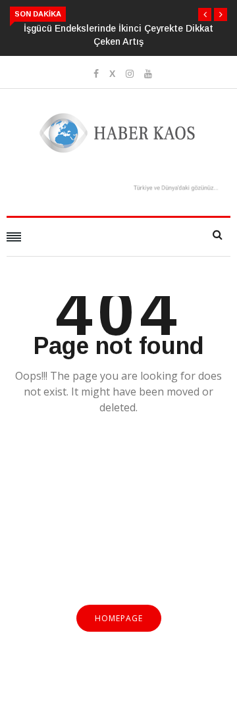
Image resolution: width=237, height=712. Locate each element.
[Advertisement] (118, 517)
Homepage (119, 618)
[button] (204, 14)
